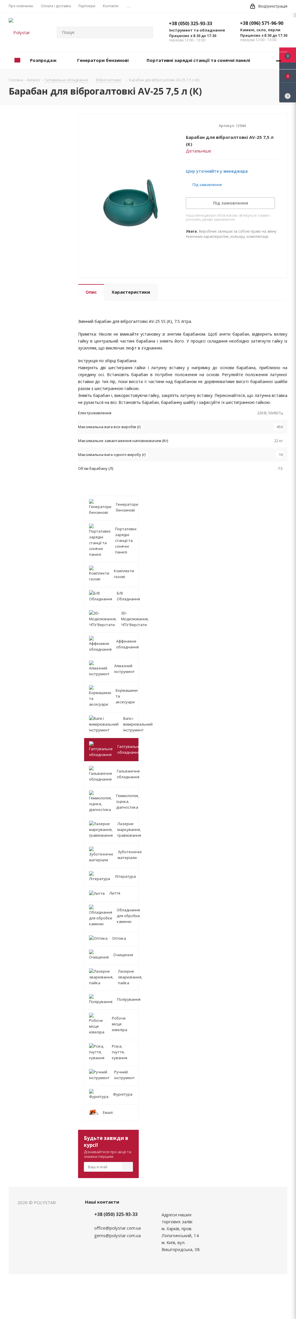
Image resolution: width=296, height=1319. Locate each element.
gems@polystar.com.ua (117, 1235)
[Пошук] (146, 32)
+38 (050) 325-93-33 (190, 23)
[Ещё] (278, 60)
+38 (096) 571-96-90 (261, 23)
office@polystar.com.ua (117, 1228)
